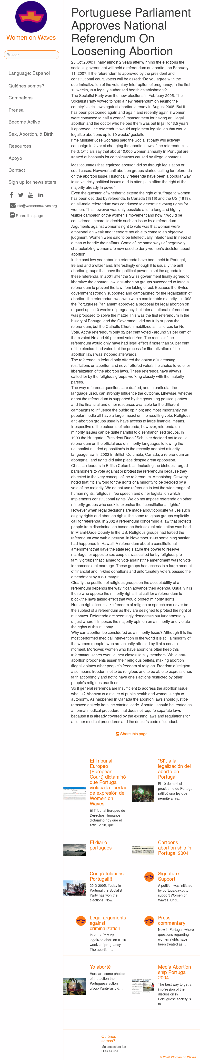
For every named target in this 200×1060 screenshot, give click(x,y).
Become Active (24, 121)
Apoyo (15, 157)
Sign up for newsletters (32, 181)
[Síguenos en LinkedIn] (40, 195)
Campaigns (21, 97)
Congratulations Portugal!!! (107, 876)
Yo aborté (100, 966)
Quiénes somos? (26, 85)
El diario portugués (101, 845)
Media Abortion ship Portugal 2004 (174, 972)
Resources (20, 145)
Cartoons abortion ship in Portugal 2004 (174, 847)
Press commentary (171, 920)
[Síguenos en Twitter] (20, 195)
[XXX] (11, 195)
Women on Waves (31, 37)
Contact (17, 169)
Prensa (16, 109)
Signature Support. (168, 876)
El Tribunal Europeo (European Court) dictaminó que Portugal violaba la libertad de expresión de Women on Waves (109, 782)
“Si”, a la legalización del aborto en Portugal (174, 768)
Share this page (29, 215)
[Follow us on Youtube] (30, 195)
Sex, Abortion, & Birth (31, 133)
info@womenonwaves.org (36, 205)
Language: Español (29, 72)
